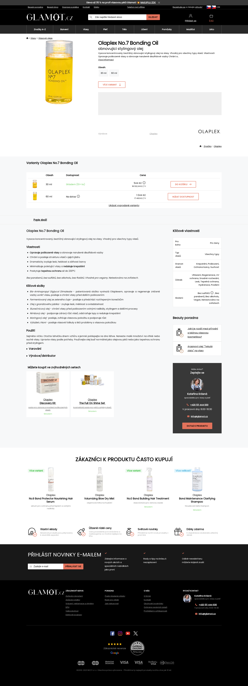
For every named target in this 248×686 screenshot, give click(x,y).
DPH (67, 607)
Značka (207, 146)
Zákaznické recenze (114, 648)
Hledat (153, 17)
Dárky (96, 7)
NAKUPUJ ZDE (148, 2)
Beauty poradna (35, 7)
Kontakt (86, 7)
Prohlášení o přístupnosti (155, 611)
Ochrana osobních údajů (155, 607)
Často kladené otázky (115, 596)
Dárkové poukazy (74, 614)
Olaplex (153, 133)
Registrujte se (179, 7)
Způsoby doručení (74, 596)
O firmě (147, 596)
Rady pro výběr (112, 599)
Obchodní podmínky (153, 603)
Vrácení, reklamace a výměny (80, 603)
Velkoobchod (72, 611)
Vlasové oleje (45, 38)
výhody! (198, 7)
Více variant (110, 84)
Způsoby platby (73, 599)
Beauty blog (52, 7)
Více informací (106, 59)
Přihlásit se (73, 566)
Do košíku (181, 184)
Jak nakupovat (112, 603)
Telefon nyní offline (136, 7)
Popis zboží (40, 220)
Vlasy (33, 38)
